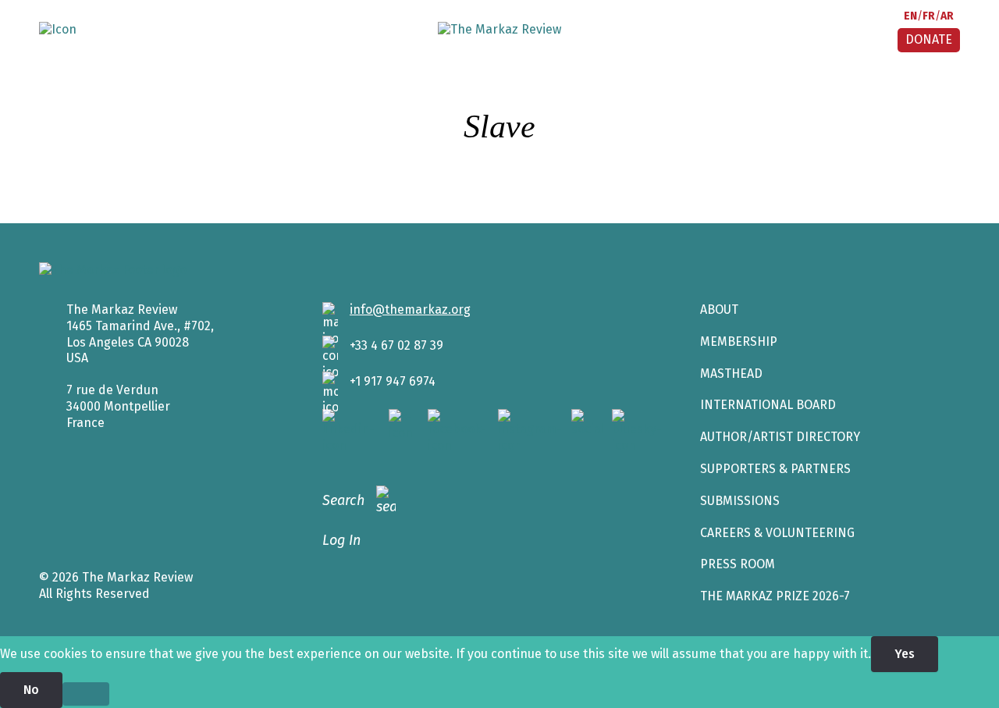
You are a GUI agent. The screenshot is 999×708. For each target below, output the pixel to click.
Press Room (737, 564)
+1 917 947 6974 (393, 381)
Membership (738, 341)
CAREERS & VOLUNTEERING (777, 532)
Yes (904, 653)
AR (947, 16)
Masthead (731, 373)
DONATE (928, 39)
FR (929, 16)
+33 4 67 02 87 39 (396, 345)
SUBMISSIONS (740, 500)
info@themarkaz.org (410, 309)
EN (910, 16)
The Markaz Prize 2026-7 (775, 596)
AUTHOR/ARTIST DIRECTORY (780, 436)
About (719, 309)
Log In (341, 540)
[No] (85, 694)
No (31, 689)
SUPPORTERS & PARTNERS (775, 468)
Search (343, 500)
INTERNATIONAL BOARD (768, 404)
